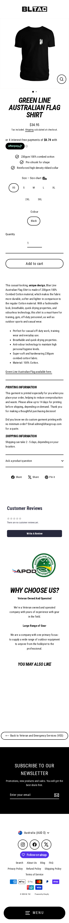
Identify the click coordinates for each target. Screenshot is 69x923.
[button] (34, 533)
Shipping (29, 129)
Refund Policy (33, 868)
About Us (32, 862)
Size (32, 178)
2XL (27, 199)
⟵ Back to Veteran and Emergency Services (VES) (34, 735)
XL (53, 187)
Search (19, 862)
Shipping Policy (53, 868)
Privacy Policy (15, 868)
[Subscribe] (56, 795)
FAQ (51, 862)
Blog (42, 862)
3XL (40, 199)
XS (13, 187)
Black (34, 220)
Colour (34, 211)
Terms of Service (34, 874)
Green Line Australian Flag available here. (29, 371)
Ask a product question (19, 461)
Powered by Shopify (42, 894)
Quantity (10, 234)
